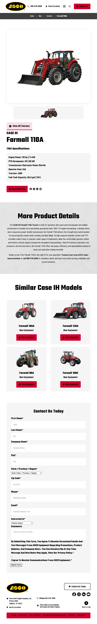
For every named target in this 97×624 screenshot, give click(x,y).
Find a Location (81, 615)
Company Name (19, 442)
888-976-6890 (36, 6)
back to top (86, 607)
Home (32, 16)
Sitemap (13, 615)
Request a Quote (18, 189)
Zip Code (16, 478)
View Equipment (27, 337)
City (13, 455)
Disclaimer (71, 615)
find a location (54, 6)
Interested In (18, 519)
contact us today (78, 587)
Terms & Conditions (35, 615)
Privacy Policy (22, 615)
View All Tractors (21, 126)
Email (14, 505)
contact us (83, 6)
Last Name (17, 430)
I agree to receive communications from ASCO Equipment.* (41, 560)
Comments (16, 526)
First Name (17, 418)
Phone (14, 492)
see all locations (15, 607)
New (40, 16)
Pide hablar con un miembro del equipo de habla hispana (50, 606)
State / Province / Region (24, 469)
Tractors (49, 16)
